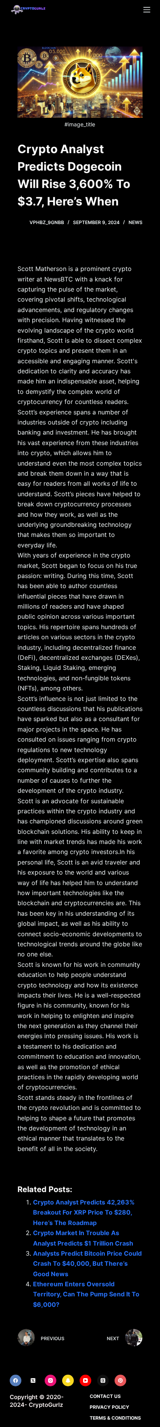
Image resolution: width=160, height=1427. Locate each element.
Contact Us (105, 1396)
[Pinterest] (120, 1380)
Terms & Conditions (115, 1418)
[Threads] (103, 1380)
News (136, 222)
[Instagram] (50, 1380)
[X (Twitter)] (33, 1380)
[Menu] (146, 9)
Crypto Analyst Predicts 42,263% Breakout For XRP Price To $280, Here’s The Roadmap (84, 1212)
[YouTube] (85, 1380)
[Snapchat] (68, 1380)
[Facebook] (15, 1380)
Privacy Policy (109, 1407)
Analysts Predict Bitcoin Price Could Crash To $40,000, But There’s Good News (87, 1263)
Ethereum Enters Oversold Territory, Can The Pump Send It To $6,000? (86, 1294)
